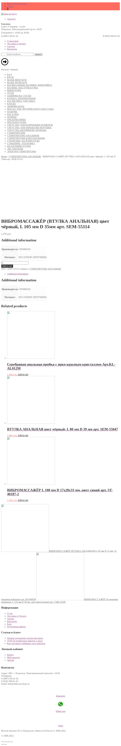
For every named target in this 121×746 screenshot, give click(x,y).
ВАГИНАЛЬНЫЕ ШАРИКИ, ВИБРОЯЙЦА (29, 85)
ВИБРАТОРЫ (14, 90)
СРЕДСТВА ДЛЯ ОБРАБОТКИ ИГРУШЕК (29, 127)
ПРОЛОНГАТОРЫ (16, 122)
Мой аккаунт (13, 657)
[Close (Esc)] (2, 741)
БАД (9, 74)
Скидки (11, 46)
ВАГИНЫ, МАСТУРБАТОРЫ (22, 88)
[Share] (5, 741)
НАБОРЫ (12, 111)
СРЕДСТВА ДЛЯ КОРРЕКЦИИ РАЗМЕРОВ (30, 125)
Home (4, 156)
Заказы (10, 660)
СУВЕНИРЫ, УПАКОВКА (21, 143)
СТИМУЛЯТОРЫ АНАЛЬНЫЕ (23, 135)
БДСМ (10, 77)
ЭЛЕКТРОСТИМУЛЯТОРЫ (21, 151)
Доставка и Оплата (16, 616)
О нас (10, 613)
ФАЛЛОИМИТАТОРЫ (19, 146)
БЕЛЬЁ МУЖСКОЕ (17, 82)
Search (38, 54)
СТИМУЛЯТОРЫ (16, 133)
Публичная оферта (16, 626)
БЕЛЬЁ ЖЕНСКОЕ (17, 80)
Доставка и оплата (16, 43)
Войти (10, 655)
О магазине (13, 41)
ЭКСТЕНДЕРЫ (15, 149)
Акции (10, 618)
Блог (9, 624)
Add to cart (7, 266)
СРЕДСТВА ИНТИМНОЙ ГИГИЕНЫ (26, 130)
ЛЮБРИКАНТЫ (15, 106)
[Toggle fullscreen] (8, 741)
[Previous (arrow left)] (2, 744)
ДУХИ (10, 93)
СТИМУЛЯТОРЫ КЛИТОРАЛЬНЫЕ (26, 138)
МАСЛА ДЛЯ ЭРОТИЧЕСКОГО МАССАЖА (30, 109)
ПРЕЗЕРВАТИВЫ (16, 119)
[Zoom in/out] (11, 741)
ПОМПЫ (12, 117)
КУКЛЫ (11, 103)
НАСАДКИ (13, 114)
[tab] (63, 274)
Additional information (17, 274)
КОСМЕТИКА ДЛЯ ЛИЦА (21, 101)
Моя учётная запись (17, 3)
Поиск (10, 6)
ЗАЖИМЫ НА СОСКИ (19, 96)
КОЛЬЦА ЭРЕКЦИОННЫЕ (21, 98)
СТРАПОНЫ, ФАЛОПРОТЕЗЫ (23, 141)
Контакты (12, 49)
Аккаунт (11, 19)
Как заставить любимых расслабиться (26, 643)
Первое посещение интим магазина (25, 638)
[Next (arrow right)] (5, 744)
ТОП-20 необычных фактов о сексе (25, 641)
